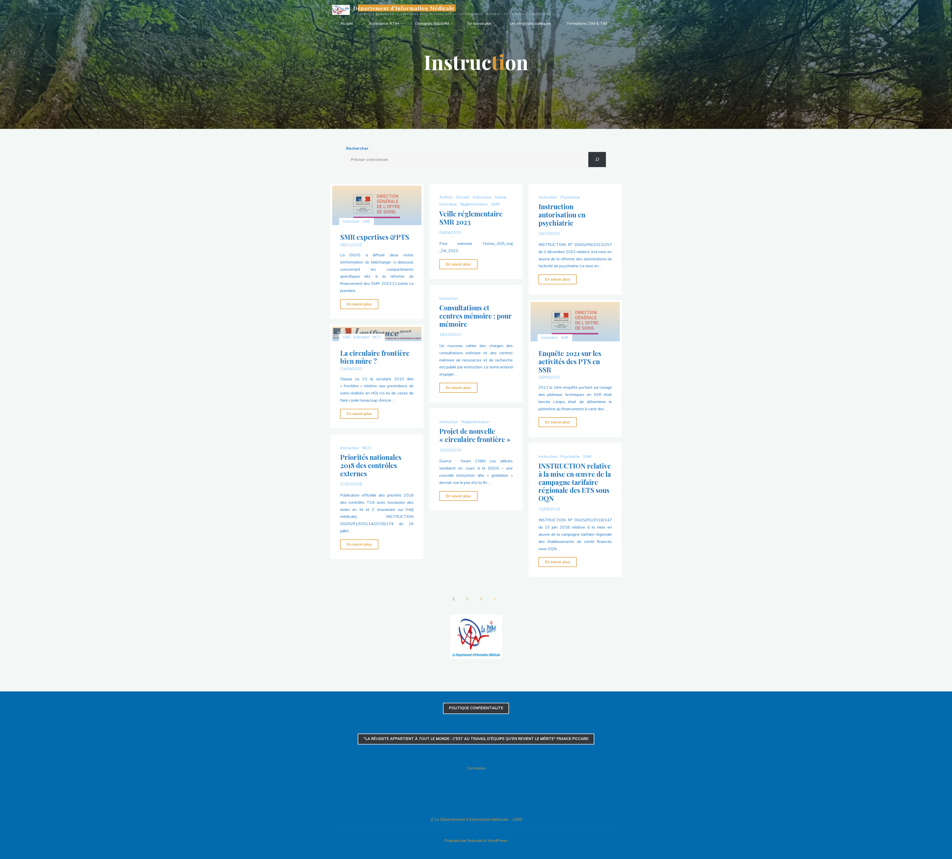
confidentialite (476, 708)
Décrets (463, 196)
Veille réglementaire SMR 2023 (471, 217)
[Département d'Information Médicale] (341, 9)
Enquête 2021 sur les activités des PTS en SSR (569, 361)
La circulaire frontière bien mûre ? (375, 356)
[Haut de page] (932, 839)
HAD (347, 337)
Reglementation (474, 204)
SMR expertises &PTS (374, 237)
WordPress (497, 840)
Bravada (474, 840)
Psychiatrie (570, 196)
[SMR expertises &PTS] (377, 205)
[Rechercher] (597, 159)
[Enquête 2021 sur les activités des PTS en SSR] (575, 322)
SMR (366, 221)
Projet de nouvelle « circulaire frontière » (474, 435)
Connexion (476, 768)
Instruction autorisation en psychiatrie (561, 214)
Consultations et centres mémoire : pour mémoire (475, 315)
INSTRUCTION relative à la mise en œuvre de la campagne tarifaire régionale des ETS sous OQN (574, 482)
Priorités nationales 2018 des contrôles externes (370, 465)
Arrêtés (446, 196)
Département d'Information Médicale (403, 7)
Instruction (351, 221)
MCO (377, 337)
